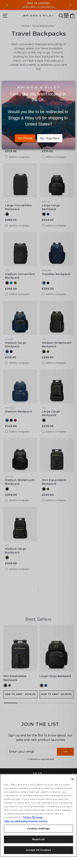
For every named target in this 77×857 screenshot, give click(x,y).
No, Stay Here (49, 138)
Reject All (38, 839)
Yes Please (25, 138)
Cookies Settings (38, 828)
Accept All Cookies (38, 849)
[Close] (72, 779)
